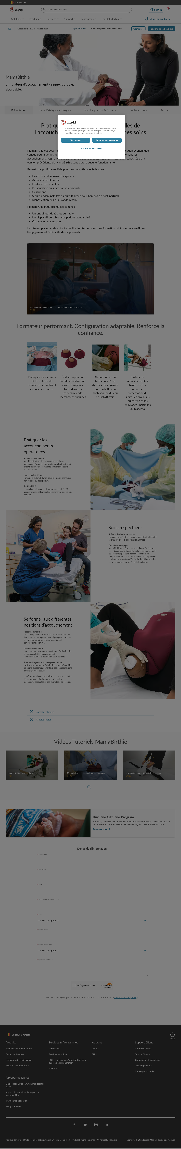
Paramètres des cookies (91, 148)
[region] (91, 137)
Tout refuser (75, 140)
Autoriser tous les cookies (107, 140)
